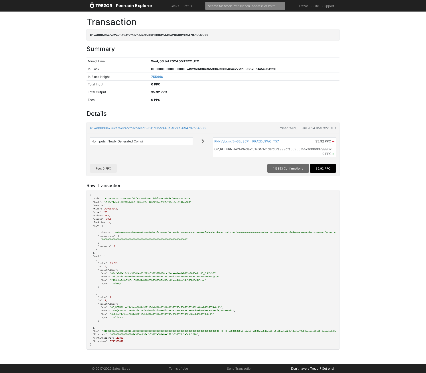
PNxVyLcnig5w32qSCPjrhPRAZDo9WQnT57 (246, 141)
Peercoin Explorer (134, 5)
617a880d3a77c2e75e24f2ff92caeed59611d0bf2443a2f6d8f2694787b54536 (148, 128)
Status (187, 6)
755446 (157, 77)
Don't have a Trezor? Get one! (312, 368)
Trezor (303, 6)
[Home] (101, 6)
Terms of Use (178, 368)
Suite (315, 6)
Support (328, 6)
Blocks (174, 6)
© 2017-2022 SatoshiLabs (111, 368)
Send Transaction (239, 368)
